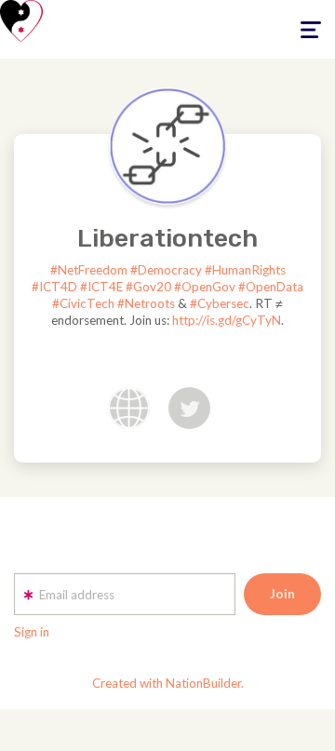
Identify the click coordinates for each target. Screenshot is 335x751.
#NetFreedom (88, 269)
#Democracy (166, 269)
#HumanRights (245, 269)
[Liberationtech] (167, 146)
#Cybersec (219, 303)
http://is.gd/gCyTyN (226, 320)
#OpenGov (204, 286)
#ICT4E (101, 286)
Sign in (31, 631)
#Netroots (146, 303)
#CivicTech (83, 303)
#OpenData (270, 286)
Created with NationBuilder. (168, 683)
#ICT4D (54, 286)
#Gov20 (148, 286)
